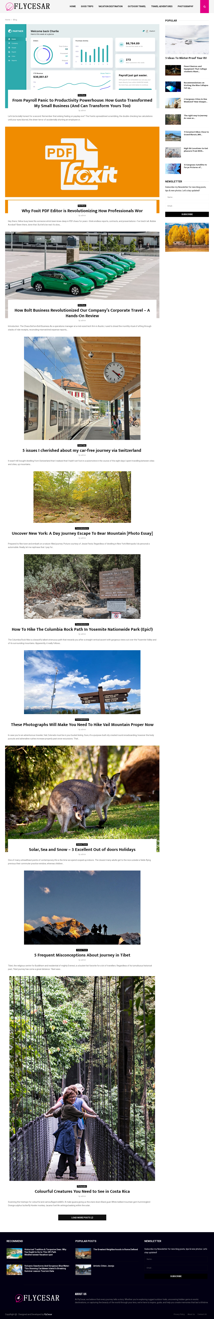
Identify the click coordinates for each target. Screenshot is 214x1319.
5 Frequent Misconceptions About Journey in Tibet (82, 955)
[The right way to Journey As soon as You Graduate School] (173, 119)
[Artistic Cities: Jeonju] (83, 1270)
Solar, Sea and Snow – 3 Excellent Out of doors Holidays (82, 849)
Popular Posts (85, 1241)
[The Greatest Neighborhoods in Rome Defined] (83, 1253)
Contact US (202, 1314)
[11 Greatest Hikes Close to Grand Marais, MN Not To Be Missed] (173, 136)
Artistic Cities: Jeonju (104, 1266)
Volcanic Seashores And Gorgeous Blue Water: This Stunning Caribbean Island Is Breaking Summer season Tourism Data (47, 1268)
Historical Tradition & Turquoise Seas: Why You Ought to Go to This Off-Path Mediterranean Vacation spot (45, 1252)
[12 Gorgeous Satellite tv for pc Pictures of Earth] (173, 169)
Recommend (15, 1241)
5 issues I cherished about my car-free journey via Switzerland (82, 450)
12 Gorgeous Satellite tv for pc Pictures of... (195, 166)
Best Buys (81, 95)
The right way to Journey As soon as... (195, 117)
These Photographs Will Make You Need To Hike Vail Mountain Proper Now (82, 724)
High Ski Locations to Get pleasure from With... (196, 150)
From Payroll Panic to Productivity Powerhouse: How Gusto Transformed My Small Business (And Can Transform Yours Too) (82, 103)
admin (83, 111)
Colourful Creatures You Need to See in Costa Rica (82, 1191)
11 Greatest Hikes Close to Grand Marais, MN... (196, 133)
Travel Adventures (162, 6)
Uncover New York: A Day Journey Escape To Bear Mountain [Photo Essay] (82, 533)
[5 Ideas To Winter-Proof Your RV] (187, 39)
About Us (191, 1314)
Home (73, 6)
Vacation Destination (111, 6)
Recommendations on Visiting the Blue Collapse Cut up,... (196, 85)
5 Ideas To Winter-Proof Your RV (186, 58)
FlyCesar (48, 1314)
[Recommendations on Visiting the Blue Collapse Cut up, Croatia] (173, 86)
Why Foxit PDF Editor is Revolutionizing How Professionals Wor (82, 211)
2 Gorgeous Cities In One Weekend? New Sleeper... (195, 100)
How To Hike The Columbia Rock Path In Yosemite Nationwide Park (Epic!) (82, 629)
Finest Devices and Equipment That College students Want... (195, 69)
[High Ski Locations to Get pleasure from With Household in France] (173, 152)
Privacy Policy (179, 1314)
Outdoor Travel (137, 6)
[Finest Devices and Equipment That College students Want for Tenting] (173, 70)
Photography (185, 6)
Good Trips (87, 6)
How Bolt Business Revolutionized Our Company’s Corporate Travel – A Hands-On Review (82, 313)
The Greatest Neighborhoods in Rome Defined (115, 1249)
